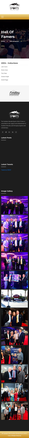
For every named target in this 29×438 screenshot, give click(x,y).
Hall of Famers (14, 41)
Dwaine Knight (5, 76)
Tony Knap (4, 73)
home (3, 41)
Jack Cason (4, 66)
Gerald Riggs (4, 80)
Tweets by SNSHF (6, 170)
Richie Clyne (4, 70)
